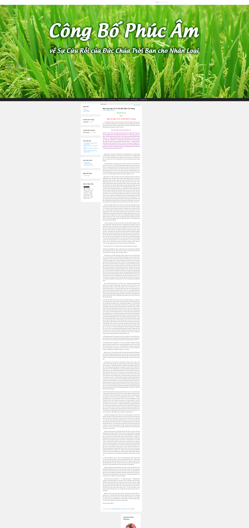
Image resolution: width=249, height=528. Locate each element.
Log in (85, 108)
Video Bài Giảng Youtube (88, 165)
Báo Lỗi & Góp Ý (87, 111)
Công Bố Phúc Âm (114, 508)
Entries (86, 110)
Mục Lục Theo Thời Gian (123, 99)
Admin (113, 110)
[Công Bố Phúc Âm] (124, 51)
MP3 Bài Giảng (134, 99)
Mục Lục (120, 508)
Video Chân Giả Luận (88, 163)
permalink (132, 508)
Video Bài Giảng (143, 99)
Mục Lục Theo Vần (111, 99)
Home (103, 99)
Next (139, 105)
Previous (135, 105)
